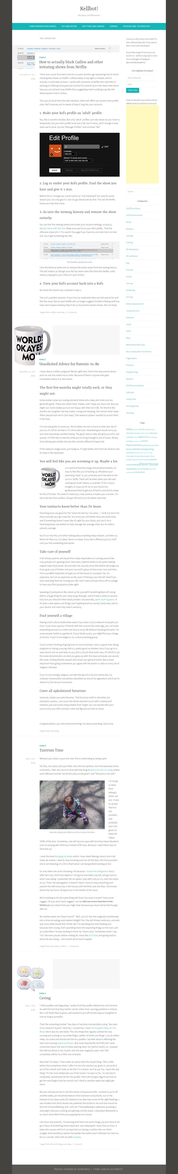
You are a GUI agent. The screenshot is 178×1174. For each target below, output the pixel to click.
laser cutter (146, 453)
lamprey (77, 1136)
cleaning (129, 433)
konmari (137, 453)
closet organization (139, 433)
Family (42, 57)
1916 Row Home (133, 208)
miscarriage (130, 456)
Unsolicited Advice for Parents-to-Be (69, 364)
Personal (130, 365)
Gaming (114, 26)
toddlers (63, 946)
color (146, 433)
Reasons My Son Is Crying (100, 769)
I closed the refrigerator (96, 871)
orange (128, 459)
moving (136, 456)
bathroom (135, 429)
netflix (53, 312)
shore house (148, 464)
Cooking (129, 235)
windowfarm (139, 472)
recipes (129, 464)
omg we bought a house (146, 456)
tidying (139, 469)
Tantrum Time (51, 750)
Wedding (130, 413)
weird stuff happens (104, 599)
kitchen (136, 449)
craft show (130, 437)
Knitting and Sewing (93, 26)
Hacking (129, 297)
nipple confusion (65, 1042)
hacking (129, 441)
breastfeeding (56, 1144)
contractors (153, 433)
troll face (93, 935)
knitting (143, 449)
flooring (154, 437)
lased (128, 324)
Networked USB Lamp (135, 344)
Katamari (130, 317)
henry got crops (136, 441)
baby (48, 731)
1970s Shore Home (134, 215)
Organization (131, 358)
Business (129, 229)
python (154, 459)
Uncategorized (132, 406)
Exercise (129, 269)
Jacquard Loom (133, 310)
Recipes (129, 378)
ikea (153, 445)
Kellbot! (89, 9)
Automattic (117, 1169)
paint (142, 459)
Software (130, 392)
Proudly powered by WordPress (72, 1169)
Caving (45, 998)
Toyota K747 (152, 469)
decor (142, 436)
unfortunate (130, 472)
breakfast (148, 429)
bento (128, 222)
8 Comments (71, 312)
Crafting (129, 242)
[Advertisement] (142, 144)
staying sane (131, 468)
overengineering (135, 459)
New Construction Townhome (138, 351)
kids (47, 312)
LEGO (128, 331)
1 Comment (77, 1144)
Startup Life (131, 399)
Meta (128, 338)
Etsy (128, 263)
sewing (135, 464)
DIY (147, 437)
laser (141, 453)
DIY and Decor (69, 26)
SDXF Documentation (135, 385)
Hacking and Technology (136, 26)
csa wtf (136, 437)
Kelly (33, 79)
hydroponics (146, 445)
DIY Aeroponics (132, 249)
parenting (61, 312)
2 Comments (74, 946)
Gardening (130, 290)
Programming (132, 372)
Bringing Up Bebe (63, 856)
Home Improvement (134, 304)
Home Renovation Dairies (43, 26)
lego (151, 453)
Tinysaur (145, 468)
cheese (153, 429)
